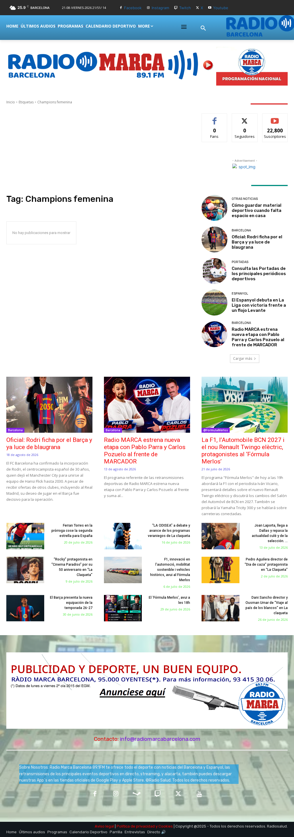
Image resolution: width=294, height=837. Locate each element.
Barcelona (241, 230)
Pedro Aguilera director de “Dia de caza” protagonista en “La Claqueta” (266, 564)
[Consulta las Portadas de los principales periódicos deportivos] (214, 271)
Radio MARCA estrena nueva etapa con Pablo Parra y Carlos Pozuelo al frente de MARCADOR (258, 337)
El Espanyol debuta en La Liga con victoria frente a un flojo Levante (259, 305)
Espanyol (240, 293)
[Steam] (136, 794)
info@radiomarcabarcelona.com (160, 739)
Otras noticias (245, 198)
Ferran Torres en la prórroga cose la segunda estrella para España (71, 530)
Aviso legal (104, 826)
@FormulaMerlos (215, 430)
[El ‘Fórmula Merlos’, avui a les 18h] (123, 608)
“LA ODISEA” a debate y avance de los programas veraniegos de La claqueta (169, 530)
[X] (197, 8)
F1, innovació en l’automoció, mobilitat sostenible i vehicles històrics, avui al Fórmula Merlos (170, 569)
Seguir (245, 118)
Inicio (10, 102)
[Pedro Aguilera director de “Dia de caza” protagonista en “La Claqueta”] (220, 570)
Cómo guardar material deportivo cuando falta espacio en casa (256, 210)
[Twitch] (176, 8)
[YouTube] (199, 794)
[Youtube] (209, 8)
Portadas (240, 262)
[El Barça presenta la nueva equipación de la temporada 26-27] (25, 608)
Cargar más (242, 358)
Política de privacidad (136, 826)
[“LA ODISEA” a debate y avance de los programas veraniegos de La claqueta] (123, 536)
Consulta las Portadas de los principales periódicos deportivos (259, 273)
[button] (203, 28)
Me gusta (214, 118)
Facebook (133, 7)
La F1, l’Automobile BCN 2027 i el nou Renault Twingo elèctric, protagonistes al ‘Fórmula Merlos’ (243, 450)
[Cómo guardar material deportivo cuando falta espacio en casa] (214, 208)
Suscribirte (275, 118)
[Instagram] (148, 8)
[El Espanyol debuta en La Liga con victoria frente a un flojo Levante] (214, 303)
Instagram (160, 7)
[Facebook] (121, 8)
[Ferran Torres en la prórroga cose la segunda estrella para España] (25, 536)
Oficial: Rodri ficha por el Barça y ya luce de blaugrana (257, 242)
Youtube (220, 7)
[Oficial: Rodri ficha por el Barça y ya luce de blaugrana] (214, 239)
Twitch (185, 7)
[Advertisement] (98, 149)
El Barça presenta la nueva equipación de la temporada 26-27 (71, 603)
